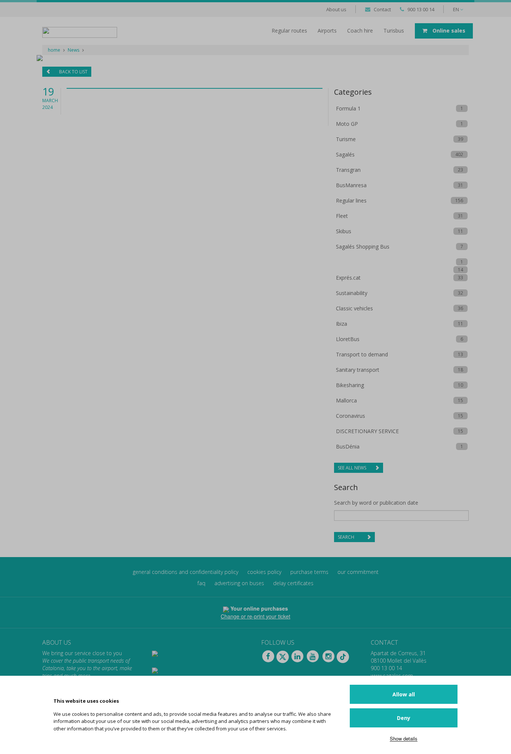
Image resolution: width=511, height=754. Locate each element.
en (456, 9)
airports (327, 30)
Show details (403, 738)
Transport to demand (362, 354)
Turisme (346, 139)
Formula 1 (348, 108)
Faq (201, 583)
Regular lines (351, 200)
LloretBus (347, 339)
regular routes (289, 30)
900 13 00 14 (420, 9)
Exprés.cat (348, 277)
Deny (403, 717)
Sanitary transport (357, 369)
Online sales (448, 30)
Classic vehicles (354, 308)
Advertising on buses (239, 583)
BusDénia (347, 446)
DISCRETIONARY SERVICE (367, 431)
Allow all (403, 694)
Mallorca (346, 400)
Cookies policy (264, 571)
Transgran (348, 169)
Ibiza (341, 323)
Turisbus (393, 30)
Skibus (343, 231)
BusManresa (351, 185)
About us (336, 9)
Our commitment (358, 571)
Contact (382, 9)
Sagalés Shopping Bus (362, 246)
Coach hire (360, 30)
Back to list (73, 72)
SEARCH (346, 537)
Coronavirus (350, 415)
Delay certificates (293, 583)
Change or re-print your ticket (255, 616)
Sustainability (351, 293)
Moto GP (347, 123)
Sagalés (345, 154)
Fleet (342, 215)
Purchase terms (309, 571)
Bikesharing (350, 385)
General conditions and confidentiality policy (185, 571)
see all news (352, 468)
